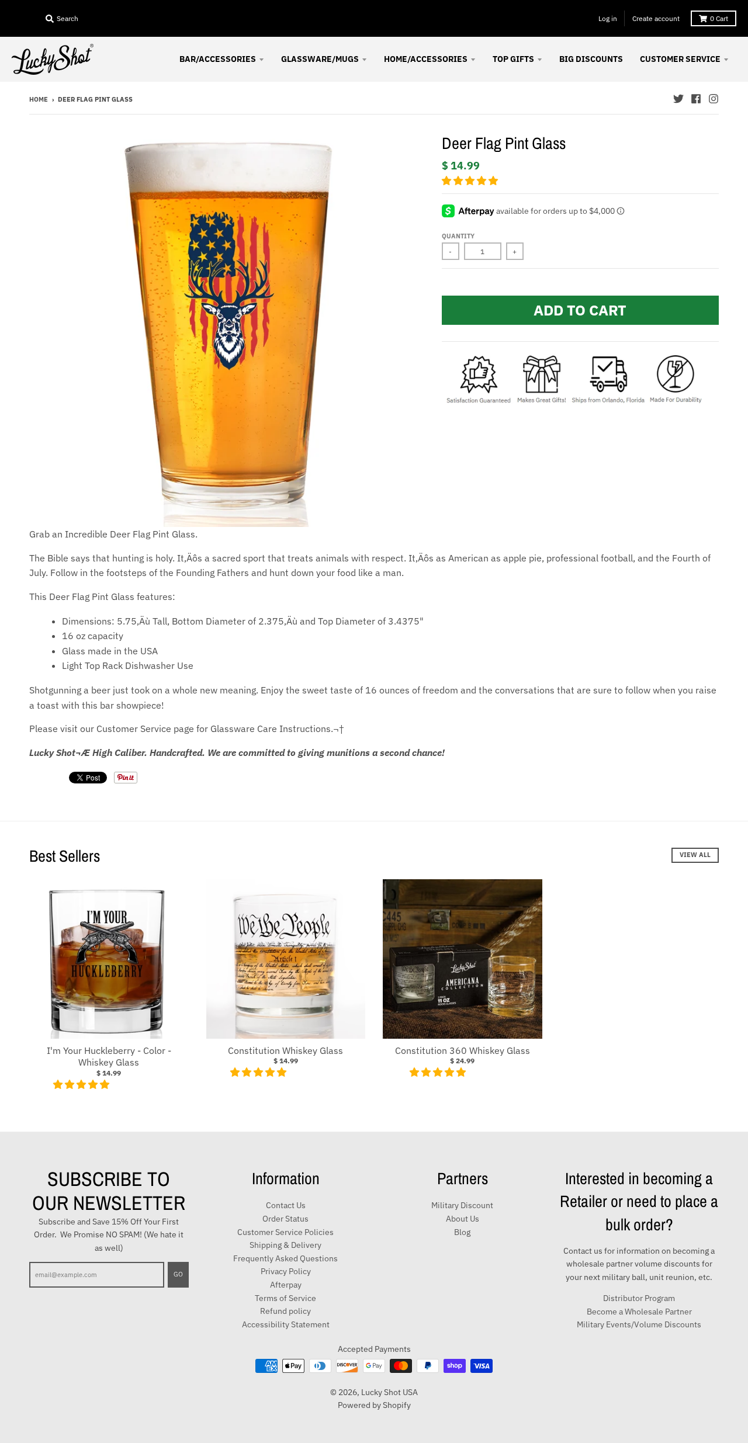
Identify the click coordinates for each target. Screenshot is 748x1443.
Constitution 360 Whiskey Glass (462, 1050)
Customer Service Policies (285, 1232)
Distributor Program (639, 1298)
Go (178, 1274)
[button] (471, 180)
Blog (462, 1232)
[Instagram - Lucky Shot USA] (713, 98)
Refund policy (285, 1311)
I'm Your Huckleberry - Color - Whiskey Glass (109, 1057)
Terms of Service (285, 1298)
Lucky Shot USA (389, 1392)
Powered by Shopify (374, 1405)
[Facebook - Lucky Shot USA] (696, 98)
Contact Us (286, 1205)
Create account (656, 18)
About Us (462, 1218)
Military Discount (462, 1205)
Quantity (458, 236)
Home (38, 99)
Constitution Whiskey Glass (285, 1050)
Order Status (285, 1218)
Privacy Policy (286, 1271)
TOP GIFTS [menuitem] (513, 59)
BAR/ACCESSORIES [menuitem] (217, 59)
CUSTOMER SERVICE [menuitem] (680, 59)
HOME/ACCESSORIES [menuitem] (426, 59)
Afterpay (286, 1284)
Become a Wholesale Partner (639, 1311)
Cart (719, 18)
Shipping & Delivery (285, 1245)
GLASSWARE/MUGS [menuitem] (320, 59)
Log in (607, 18)
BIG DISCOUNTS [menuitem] (591, 59)
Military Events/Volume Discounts (639, 1324)
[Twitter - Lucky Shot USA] (678, 98)
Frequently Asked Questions (285, 1258)
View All (695, 855)
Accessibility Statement (286, 1324)
